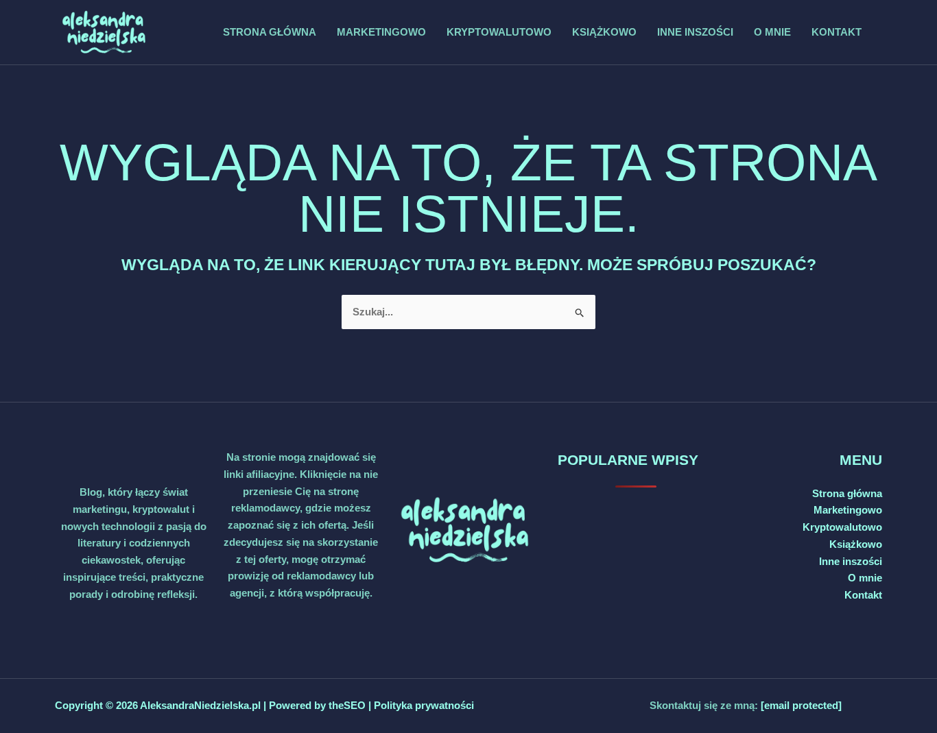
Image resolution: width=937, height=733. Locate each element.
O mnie (772, 32)
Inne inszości (695, 32)
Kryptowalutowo (499, 32)
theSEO (348, 705)
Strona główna (269, 32)
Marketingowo (381, 32)
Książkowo (604, 32)
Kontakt (836, 32)
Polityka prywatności (424, 705)
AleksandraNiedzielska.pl (200, 705)
